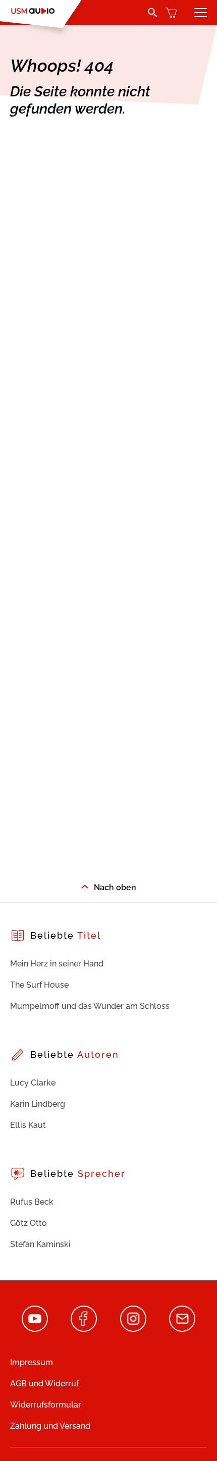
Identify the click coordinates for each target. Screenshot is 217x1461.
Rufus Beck (31, 1202)
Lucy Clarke (33, 1083)
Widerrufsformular (45, 1405)
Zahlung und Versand (50, 1426)
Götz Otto (28, 1223)
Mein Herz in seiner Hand (56, 963)
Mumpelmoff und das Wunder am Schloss (90, 1006)
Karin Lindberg (37, 1104)
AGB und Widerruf (44, 1383)
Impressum (31, 1362)
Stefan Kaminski (40, 1244)
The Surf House (39, 985)
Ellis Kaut (28, 1125)
